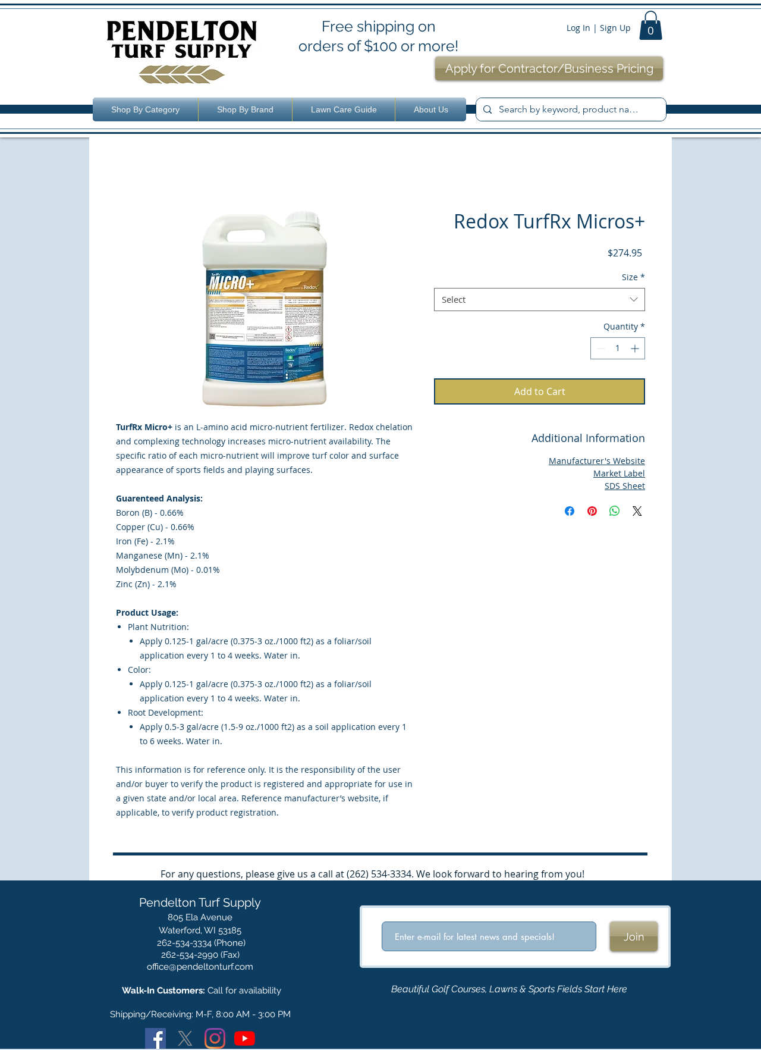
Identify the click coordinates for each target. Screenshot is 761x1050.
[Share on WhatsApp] (615, 511)
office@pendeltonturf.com (200, 966)
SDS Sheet (625, 485)
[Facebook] (155, 1038)
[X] (185, 1038)
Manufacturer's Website (597, 460)
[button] (651, 25)
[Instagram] (215, 1038)
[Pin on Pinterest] (592, 511)
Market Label (619, 473)
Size (633, 277)
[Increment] (635, 348)
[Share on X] (637, 511)
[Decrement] (599, 348)
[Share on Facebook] (569, 511)
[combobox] (539, 299)
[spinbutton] (617, 348)
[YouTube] (244, 1038)
